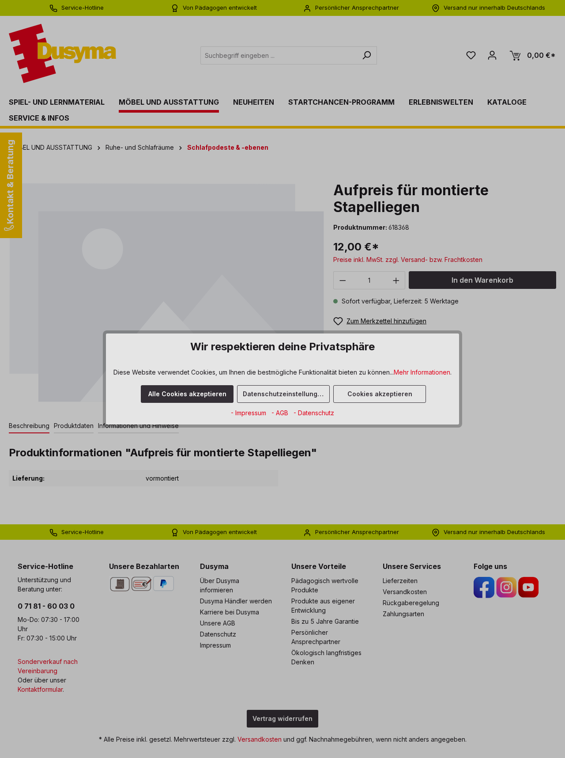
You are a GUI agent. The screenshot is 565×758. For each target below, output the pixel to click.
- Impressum (249, 413)
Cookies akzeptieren (379, 394)
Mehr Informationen (422, 372)
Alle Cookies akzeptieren (187, 394)
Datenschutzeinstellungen (284, 394)
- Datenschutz (314, 413)
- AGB (280, 413)
